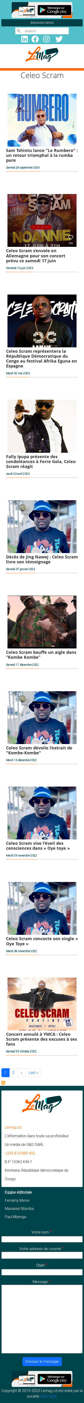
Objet (40, 1265)
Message (40, 1282)
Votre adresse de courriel (40, 1249)
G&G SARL (48, 1396)
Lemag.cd (13, 1127)
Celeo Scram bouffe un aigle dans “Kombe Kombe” (41, 654)
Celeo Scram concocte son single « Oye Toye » (42, 941)
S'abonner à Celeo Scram (3, 1083)
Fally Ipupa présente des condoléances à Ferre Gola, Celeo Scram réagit (41, 461)
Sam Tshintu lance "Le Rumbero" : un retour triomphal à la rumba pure (42, 155)
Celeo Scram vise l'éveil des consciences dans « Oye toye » (38, 845)
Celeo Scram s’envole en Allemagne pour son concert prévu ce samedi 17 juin (35, 255)
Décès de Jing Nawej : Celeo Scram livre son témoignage (42, 559)
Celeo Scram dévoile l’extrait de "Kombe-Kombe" (39, 750)
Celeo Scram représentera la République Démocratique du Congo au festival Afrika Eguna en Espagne (41, 358)
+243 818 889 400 (20, 1153)
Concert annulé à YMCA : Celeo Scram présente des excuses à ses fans (41, 1039)
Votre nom (40, 1232)
